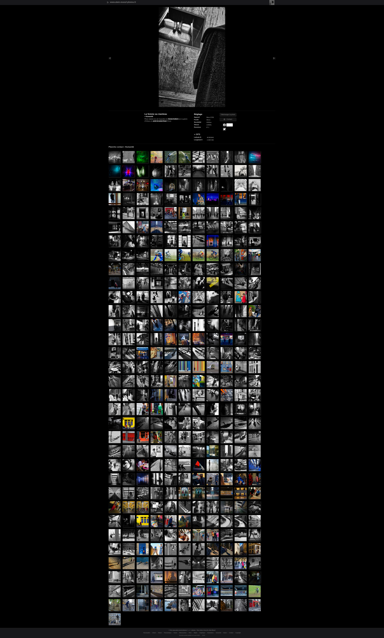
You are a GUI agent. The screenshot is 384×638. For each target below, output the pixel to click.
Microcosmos (182, 632)
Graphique (202, 632)
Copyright (238, 632)
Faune (175, 632)
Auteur (225, 632)
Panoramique (167, 632)
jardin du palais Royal (160, 121)
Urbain (154, 632)
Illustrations (210, 632)
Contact (231, 632)
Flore (190, 632)
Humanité (218, 632)
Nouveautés (146, 632)
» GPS (197, 134)
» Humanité (115, 155)
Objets (195, 632)
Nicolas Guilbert (173, 119)
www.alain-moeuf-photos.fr (123, 2)
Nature (160, 632)
